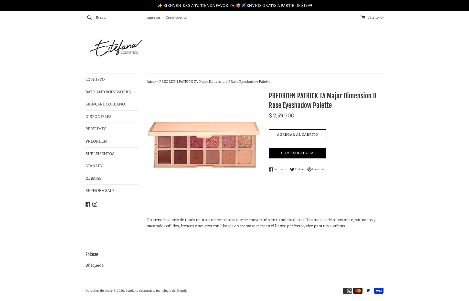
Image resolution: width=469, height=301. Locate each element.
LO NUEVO (95, 79)
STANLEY (94, 166)
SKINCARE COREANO (105, 104)
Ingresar (153, 17)
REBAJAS (93, 178)
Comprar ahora (297, 153)
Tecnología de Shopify (172, 290)
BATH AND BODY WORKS (108, 92)
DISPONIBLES (98, 116)
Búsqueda (94, 265)
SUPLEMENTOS (100, 153)
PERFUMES (96, 128)
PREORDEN (96, 141)
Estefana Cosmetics (140, 290)
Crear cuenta (176, 17)
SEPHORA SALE (100, 190)
